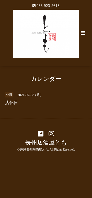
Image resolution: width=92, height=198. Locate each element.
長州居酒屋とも (46, 142)
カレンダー (46, 79)
